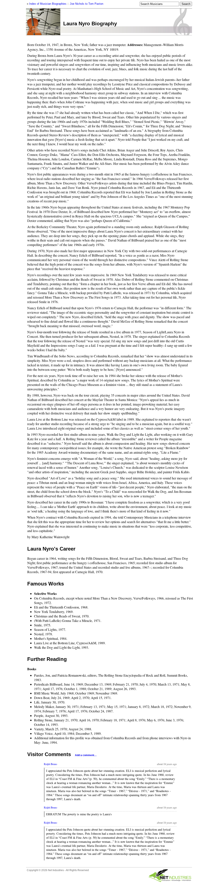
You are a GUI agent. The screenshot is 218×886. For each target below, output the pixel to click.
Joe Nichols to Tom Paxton (86, 3)
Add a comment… (86, 755)
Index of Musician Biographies (47, 3)
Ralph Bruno (50, 764)
